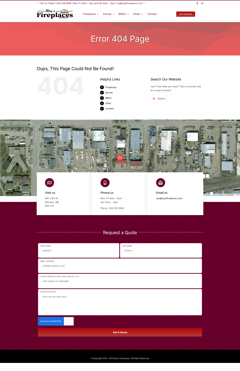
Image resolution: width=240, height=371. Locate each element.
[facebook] (197, 3)
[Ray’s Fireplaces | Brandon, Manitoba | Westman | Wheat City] (55, 10)
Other (108, 103)
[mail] (202, 3)
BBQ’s (108, 98)
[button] (120, 158)
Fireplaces (110, 87)
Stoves (109, 92)
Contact (109, 108)
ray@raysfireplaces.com (129, 3)
